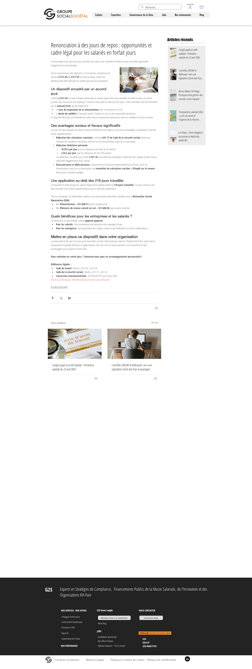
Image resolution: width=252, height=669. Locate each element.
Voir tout (154, 322)
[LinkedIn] (187, 658)
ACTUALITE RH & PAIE (59, 287)
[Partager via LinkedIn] (69, 298)
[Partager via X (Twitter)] (61, 298)
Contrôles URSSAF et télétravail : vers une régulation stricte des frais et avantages (132, 367)
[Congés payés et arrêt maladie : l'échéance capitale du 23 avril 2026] (75, 344)
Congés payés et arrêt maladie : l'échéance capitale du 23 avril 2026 (73, 367)
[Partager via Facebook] (52, 298)
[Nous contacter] (201, 7)
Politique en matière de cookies (127, 659)
